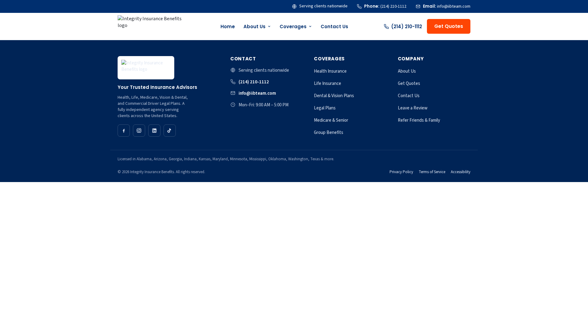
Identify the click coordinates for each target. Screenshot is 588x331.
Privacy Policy (401, 172)
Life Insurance (327, 83)
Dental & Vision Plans (334, 96)
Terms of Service (432, 172)
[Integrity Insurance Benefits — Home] (152, 26)
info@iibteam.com (257, 93)
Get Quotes (448, 26)
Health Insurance (330, 71)
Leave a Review (413, 108)
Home (228, 26)
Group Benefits (328, 132)
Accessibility (460, 172)
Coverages (293, 26)
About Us (254, 26)
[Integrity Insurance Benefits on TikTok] (170, 130)
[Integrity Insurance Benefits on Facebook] (124, 130)
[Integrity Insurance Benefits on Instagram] (139, 130)
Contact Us (334, 26)
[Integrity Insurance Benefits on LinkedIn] (154, 130)
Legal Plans (325, 108)
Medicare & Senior (331, 120)
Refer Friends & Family (419, 120)
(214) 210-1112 (406, 26)
